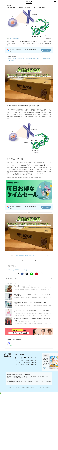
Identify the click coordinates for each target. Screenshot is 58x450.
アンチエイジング (10, 269)
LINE (31, 274)
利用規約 (27, 387)
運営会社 (47, 387)
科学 (25, 269)
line (32, 358)
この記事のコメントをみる (11, 278)
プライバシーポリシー (34, 387)
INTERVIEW (17, 363)
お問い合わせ (10, 387)
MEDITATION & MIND (28, 361)
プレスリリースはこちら (17, 387)
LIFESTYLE (17, 365)
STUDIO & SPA (32, 365)
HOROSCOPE (24, 365)
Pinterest (36, 274)
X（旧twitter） (26, 274)
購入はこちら (45, 368)
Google (35, 358)
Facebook (22, 274)
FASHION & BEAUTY (30, 363)
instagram (22, 358)
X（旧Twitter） (19, 358)
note (25, 358)
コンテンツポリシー (42, 387)
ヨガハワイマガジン (18, 269)
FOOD (23, 363)
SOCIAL (37, 361)
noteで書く (41, 274)
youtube (28, 358)
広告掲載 (23, 387)
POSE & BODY (18, 361)
